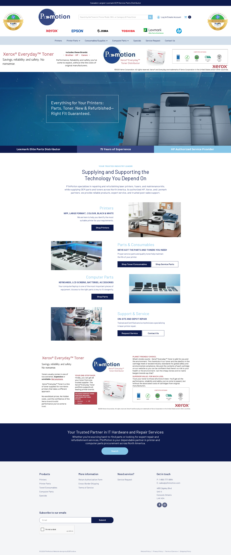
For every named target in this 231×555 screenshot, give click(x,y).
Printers (43, 479)
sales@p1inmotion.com (169, 483)
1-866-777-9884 (166, 479)
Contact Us (153, 333)
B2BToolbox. (71, 551)
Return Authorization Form (90, 479)
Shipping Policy (185, 551)
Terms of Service (86, 487)
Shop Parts (102, 296)
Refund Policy (146, 551)
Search (114, 451)
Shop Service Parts (165, 264)
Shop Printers (102, 227)
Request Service (130, 333)
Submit (102, 520)
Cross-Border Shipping (88, 483)
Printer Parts (45, 483)
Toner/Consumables (48, 487)
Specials (43, 495)
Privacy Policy (158, 551)
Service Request (125, 479)
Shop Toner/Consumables (134, 264)
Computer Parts (46, 491)
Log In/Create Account (171, 17)
